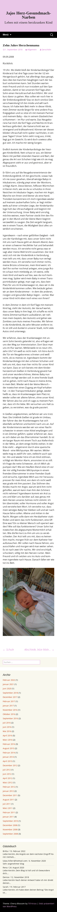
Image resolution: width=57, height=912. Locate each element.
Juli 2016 (7, 722)
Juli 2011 (7, 804)
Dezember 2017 (10, 697)
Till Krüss (32, 903)
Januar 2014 (8, 757)
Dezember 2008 (10, 825)
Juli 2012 (7, 769)
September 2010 (10, 821)
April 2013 (7, 761)
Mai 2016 (7, 731)
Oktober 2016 (9, 714)
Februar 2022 (9, 680)
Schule (8, 649)
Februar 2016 (9, 744)
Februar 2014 (9, 752)
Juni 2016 (7, 727)
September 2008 (10, 833)
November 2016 (10, 710)
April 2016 (7, 735)
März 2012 (7, 782)
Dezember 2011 (10, 795)
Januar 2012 (8, 791)
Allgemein (32, 49)
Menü (6, 34)
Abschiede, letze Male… (39, 649)
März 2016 (7, 739)
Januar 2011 (8, 816)
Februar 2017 (9, 701)
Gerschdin (46, 49)
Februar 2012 (9, 786)
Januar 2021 (8, 684)
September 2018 (10, 692)
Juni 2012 (7, 774)
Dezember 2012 (10, 765)
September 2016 (10, 718)
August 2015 (8, 748)
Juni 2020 (7, 688)
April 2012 (7, 778)
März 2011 (7, 808)
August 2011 (8, 799)
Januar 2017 (8, 705)
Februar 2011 (9, 812)
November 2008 (10, 829)
